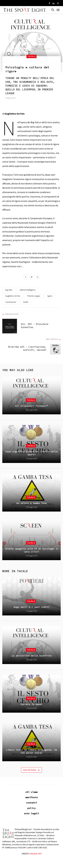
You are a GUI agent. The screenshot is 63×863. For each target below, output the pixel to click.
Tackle (31, 56)
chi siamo (31, 792)
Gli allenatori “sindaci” (31, 405)
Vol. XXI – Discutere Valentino (34, 326)
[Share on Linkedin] (37, 277)
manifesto (31, 797)
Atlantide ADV (35, 853)
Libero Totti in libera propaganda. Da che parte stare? (31, 751)
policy (31, 808)
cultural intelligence (27, 290)
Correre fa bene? (31, 704)
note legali (31, 813)
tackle (25, 302)
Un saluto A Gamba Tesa (31, 503)
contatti (31, 802)
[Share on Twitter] (31, 277)
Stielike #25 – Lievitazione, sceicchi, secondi (27, 348)
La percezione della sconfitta (32, 655)
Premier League (33, 296)
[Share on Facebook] (25, 277)
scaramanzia (10, 302)
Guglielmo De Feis (12, 296)
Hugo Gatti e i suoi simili (31, 607)
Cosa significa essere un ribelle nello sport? (31, 453)
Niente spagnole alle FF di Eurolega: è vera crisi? (31, 550)
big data (8, 290)
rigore (49, 296)
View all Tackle (29, 770)
